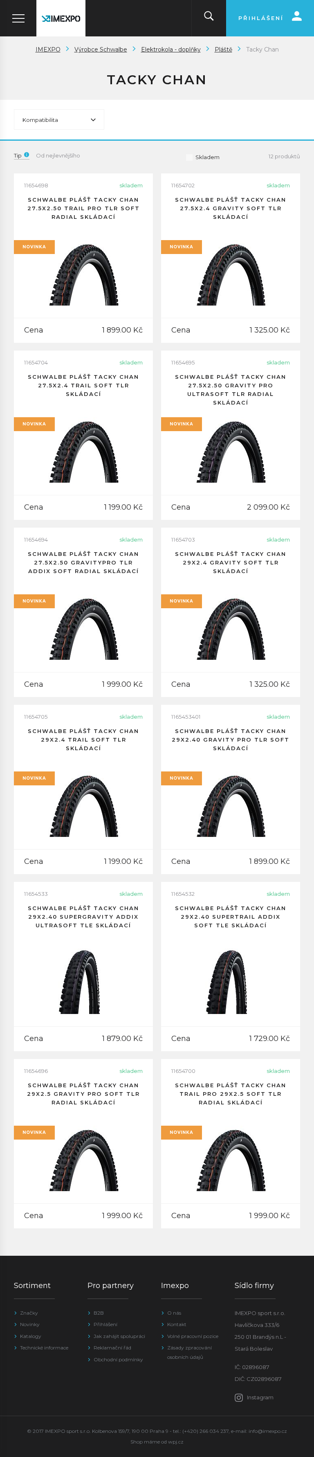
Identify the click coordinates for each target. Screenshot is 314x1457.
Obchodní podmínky (118, 1359)
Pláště (223, 49)
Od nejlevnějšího (58, 155)
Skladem (207, 157)
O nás (174, 1313)
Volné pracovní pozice (192, 1336)
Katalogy (30, 1336)
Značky (29, 1313)
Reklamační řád (112, 1348)
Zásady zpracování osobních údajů (189, 1352)
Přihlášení (105, 1324)
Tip (18, 155)
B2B (99, 1313)
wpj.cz (176, 1442)
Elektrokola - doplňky (171, 49)
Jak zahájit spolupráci (119, 1336)
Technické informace (44, 1348)
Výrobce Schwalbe (100, 49)
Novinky (30, 1324)
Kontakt (176, 1324)
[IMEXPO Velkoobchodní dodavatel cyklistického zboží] (60, 18)
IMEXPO (48, 49)
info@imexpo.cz (268, 1431)
